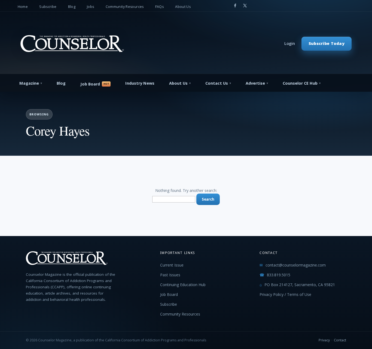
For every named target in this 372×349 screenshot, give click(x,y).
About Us (183, 6)
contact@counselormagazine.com (296, 265)
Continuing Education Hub (183, 284)
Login (289, 43)
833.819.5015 (278, 274)
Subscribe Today (326, 43)
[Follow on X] (244, 5)
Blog (72, 6)
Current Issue (172, 265)
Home (23, 6)
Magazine (29, 83)
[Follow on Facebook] (235, 5)
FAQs (159, 6)
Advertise (255, 83)
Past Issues (170, 274)
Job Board (90, 84)
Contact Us (216, 83)
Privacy (324, 340)
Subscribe (47, 6)
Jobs (90, 6)
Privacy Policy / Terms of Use (285, 294)
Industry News (139, 83)
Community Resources (125, 6)
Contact (340, 340)
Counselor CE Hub (300, 83)
